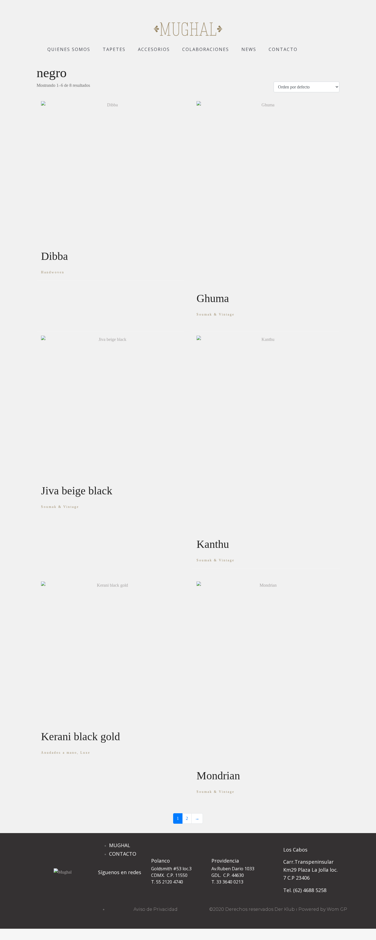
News (248, 49)
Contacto (283, 49)
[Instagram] (105, 893)
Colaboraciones (205, 49)
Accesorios (154, 49)
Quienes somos (68, 49)
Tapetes (114, 49)
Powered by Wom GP (322, 909)
